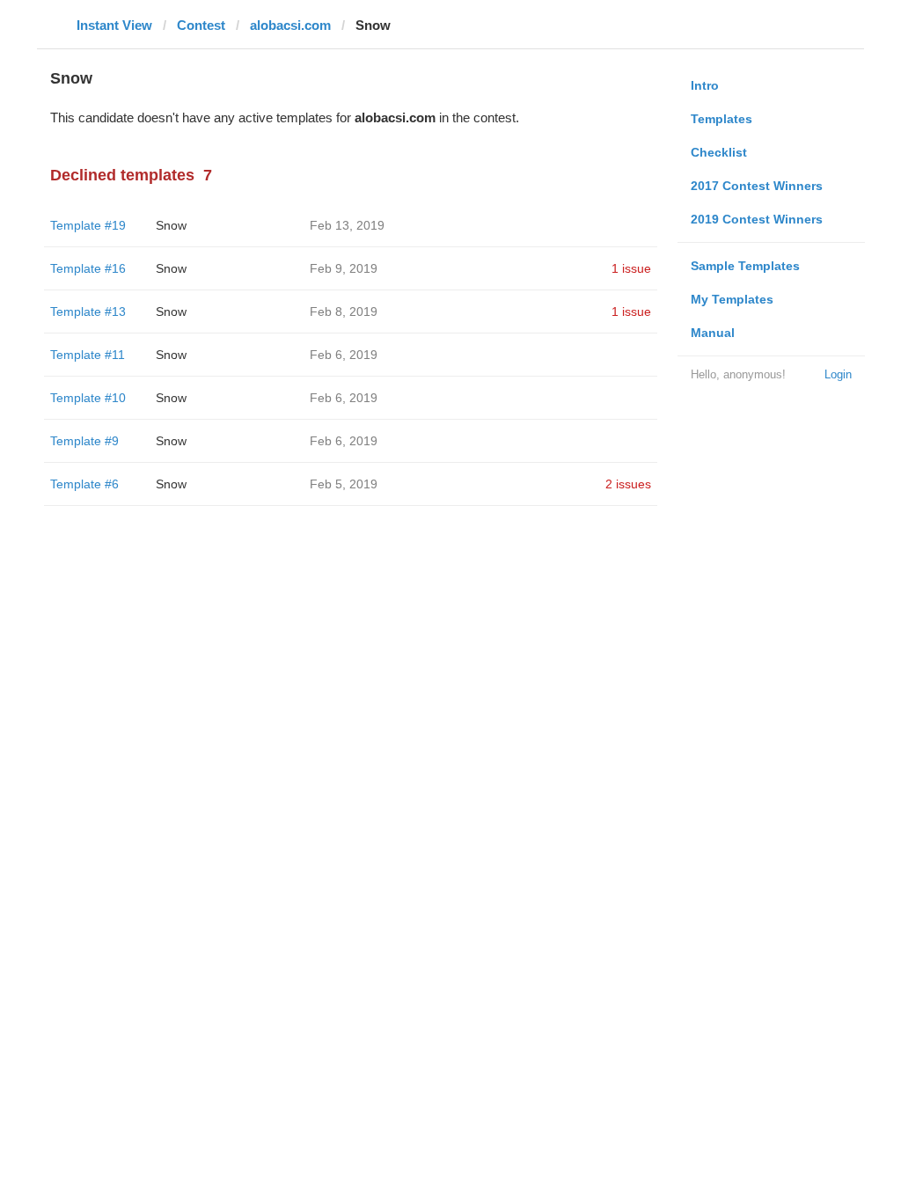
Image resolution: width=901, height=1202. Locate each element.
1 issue (631, 268)
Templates (721, 119)
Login (838, 374)
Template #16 (88, 268)
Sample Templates (745, 266)
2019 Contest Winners (757, 219)
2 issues (628, 484)
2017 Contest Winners (757, 186)
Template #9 (84, 441)
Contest (201, 25)
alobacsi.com (290, 25)
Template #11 (87, 355)
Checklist (719, 152)
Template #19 (88, 225)
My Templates (732, 299)
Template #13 (88, 311)
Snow (171, 225)
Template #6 (84, 484)
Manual (713, 333)
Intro (705, 85)
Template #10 (88, 398)
